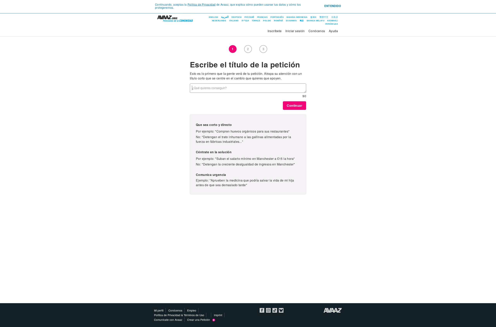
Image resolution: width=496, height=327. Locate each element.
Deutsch (236, 17)
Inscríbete (275, 31)
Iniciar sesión (295, 31)
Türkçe (256, 21)
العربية (225, 16)
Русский (249, 17)
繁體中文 (323, 17)
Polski (267, 21)
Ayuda (333, 31)
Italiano (234, 21)
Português (277, 17)
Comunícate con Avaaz (168, 320)
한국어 (313, 17)
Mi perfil (159, 310)
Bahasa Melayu (315, 21)
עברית (245, 20)
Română (278, 21)
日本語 (334, 17)
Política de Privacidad (202, 4)
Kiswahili (332, 21)
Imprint (218, 315)
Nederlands (219, 21)
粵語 (302, 21)
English (213, 17)
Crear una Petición (199, 320)
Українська (331, 24)
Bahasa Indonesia (297, 17)
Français (262, 17)
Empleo (191, 310)
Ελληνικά (291, 21)
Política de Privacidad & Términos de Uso (179, 315)
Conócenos (316, 31)
